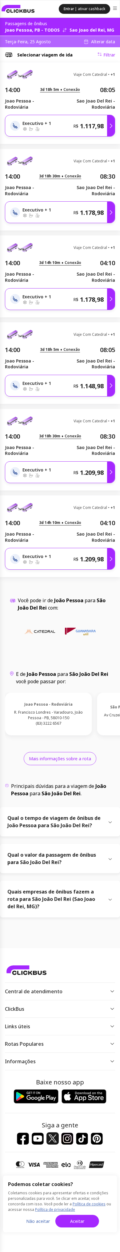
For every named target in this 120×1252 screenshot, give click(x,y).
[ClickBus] (18, 9)
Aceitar (77, 1221)
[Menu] (115, 9)
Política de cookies (89, 1204)
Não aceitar (38, 1221)
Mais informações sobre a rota (60, 759)
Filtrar (109, 55)
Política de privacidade (55, 1209)
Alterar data (103, 42)
